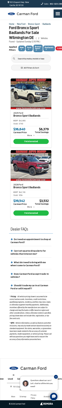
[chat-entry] (54, 397)
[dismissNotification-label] (56, 377)
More (29, 135)
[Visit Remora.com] (46, 404)
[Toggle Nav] (58, 13)
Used (10, 379)
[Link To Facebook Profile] (13, 373)
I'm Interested (31, 141)
